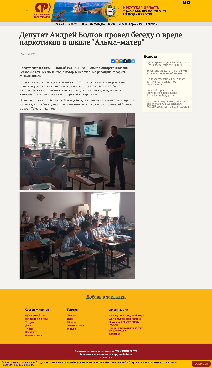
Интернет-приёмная (131, 24)
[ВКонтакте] (113, 61)
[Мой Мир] (121, 61)
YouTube (71, 328)
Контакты (151, 24)
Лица (84, 24)
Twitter (29, 328)
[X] (125, 61)
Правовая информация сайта (17, 365)
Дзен (28, 325)
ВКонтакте (31, 332)
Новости (72, 24)
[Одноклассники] (117, 61)
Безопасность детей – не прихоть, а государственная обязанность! (166, 72)
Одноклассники (33, 335)
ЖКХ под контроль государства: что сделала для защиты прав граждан (166, 104)
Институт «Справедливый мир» (126, 315)
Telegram (30, 322)
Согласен (201, 364)
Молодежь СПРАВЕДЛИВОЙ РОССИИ (124, 323)
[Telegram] (133, 61)
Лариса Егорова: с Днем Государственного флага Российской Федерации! (160, 93)
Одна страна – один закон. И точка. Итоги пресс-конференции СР (167, 64)
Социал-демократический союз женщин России (126, 329)
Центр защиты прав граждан (125, 318)
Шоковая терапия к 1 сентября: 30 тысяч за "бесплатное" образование (164, 82)
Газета (111, 24)
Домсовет (114, 334)
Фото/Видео (97, 24)
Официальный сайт (35, 315)
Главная (59, 24)
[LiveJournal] (129, 61)
